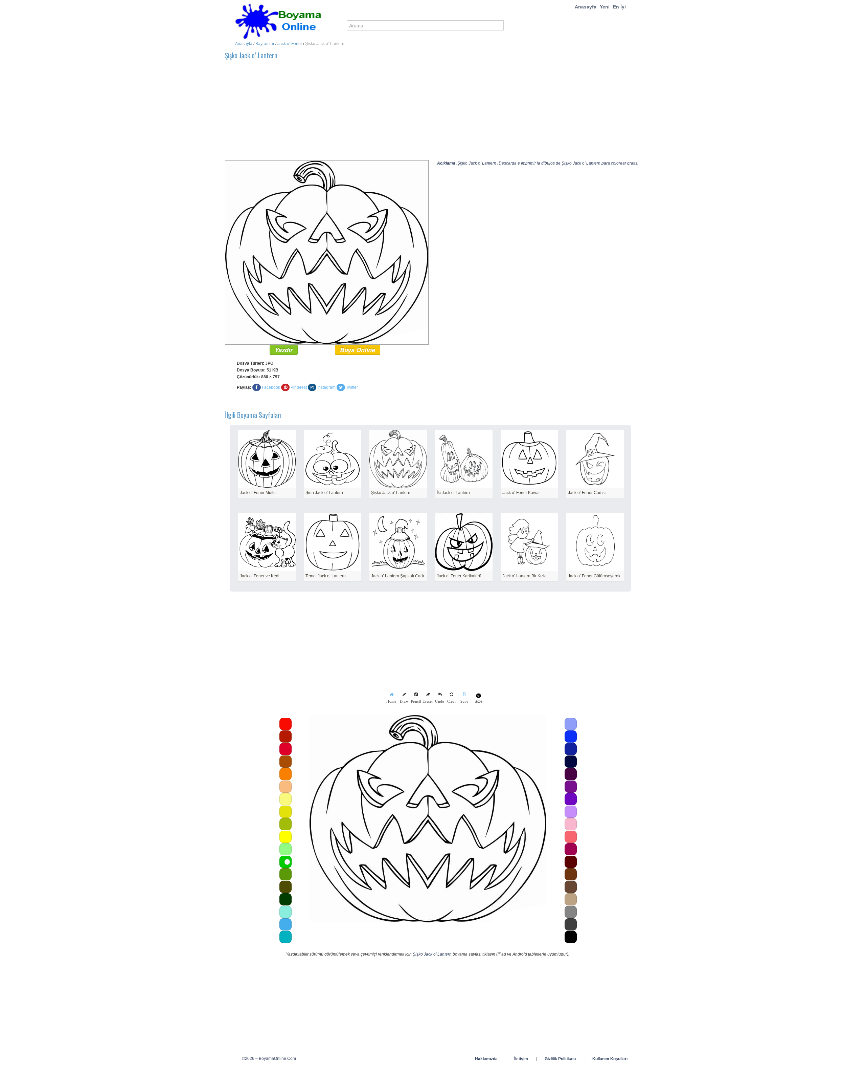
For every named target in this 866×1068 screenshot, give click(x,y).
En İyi (619, 6)
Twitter (352, 387)
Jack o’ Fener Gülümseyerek (594, 576)
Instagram (326, 387)
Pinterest (299, 387)
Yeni (605, 6)
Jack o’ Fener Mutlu (258, 492)
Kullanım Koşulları (610, 1058)
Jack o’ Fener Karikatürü (459, 576)
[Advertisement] (428, 112)
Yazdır (284, 349)
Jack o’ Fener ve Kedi (259, 576)
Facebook (271, 387)
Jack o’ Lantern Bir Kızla (524, 576)
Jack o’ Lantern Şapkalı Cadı (397, 576)
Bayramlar (264, 43)
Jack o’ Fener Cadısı (587, 492)
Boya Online (357, 349)
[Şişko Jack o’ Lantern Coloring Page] (327, 252)
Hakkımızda (486, 1058)
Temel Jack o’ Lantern (325, 576)
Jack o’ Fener (289, 43)
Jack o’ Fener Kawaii (521, 492)
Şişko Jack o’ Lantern (390, 492)
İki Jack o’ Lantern (453, 492)
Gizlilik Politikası (560, 1058)
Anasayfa (585, 6)
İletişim (521, 1058)
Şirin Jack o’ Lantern (324, 492)
